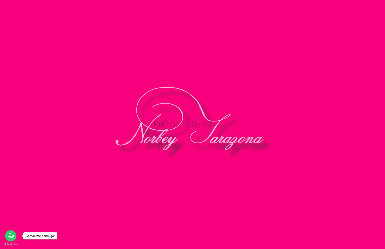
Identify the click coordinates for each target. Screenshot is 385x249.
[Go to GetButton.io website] (11, 244)
